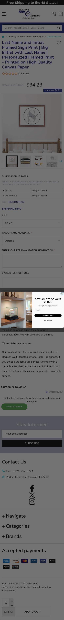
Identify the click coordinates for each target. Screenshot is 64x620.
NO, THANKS (48, 320)
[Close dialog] (62, 294)
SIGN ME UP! (48, 315)
